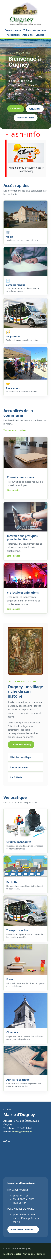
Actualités (28, 34)
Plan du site (29, 1253)
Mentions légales (12, 1253)
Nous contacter (25, 117)
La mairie (15, 108)
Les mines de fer (19, 767)
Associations (14, 34)
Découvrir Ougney (21, 744)
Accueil (8, 30)
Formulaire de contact (23, 1229)
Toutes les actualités (14, 430)
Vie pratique (39, 30)
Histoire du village (20, 757)
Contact (40, 34)
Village (27, 30)
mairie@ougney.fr (22, 1131)
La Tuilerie (16, 777)
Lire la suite (13, 490)
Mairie (17, 30)
